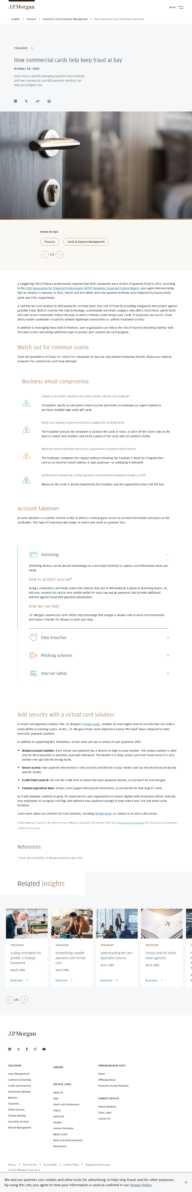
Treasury (21, 48)
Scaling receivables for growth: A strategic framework (25, 958)
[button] (186, 1182)
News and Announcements (67, 1140)
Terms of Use (30, 1164)
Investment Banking (19, 1091)
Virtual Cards (91, 724)
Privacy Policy (141, 1185)
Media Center (60, 1134)
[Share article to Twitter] (27, 101)
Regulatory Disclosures (98, 1164)
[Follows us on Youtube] (44, 1049)
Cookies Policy (71, 1164)
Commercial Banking (19, 1079)
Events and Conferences (66, 1104)
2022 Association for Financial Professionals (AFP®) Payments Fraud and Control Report (82, 288)
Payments (13, 1103)
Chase (101, 1073)
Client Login (104, 1112)
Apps (56, 1098)
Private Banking (17, 1115)
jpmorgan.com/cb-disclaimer (130, 823)
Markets (12, 1097)
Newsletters (60, 1146)
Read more (16, 980)
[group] (17, 1000)
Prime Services (16, 1109)
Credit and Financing (19, 1085)
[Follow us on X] (18, 1049)
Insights (57, 1122)
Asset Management (19, 1073)
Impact (57, 1110)
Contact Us (104, 1118)
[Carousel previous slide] (45, 254)
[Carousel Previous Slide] (10, 1000)
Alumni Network (107, 1106)
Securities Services (18, 1121)
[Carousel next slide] (59, 254)
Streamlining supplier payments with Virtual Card (70, 958)
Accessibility (50, 1164)
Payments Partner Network (113, 1085)
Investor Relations (63, 1128)
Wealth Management (20, 1127)
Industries (58, 1116)
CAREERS (58, 1067)
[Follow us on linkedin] (9, 1049)
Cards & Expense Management (86, 242)
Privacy (12, 1164)
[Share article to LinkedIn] (16, 101)
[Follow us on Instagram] (35, 1049)
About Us (58, 1092)
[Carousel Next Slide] (24, 1000)
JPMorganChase (107, 1079)
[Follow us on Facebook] (27, 1049)
